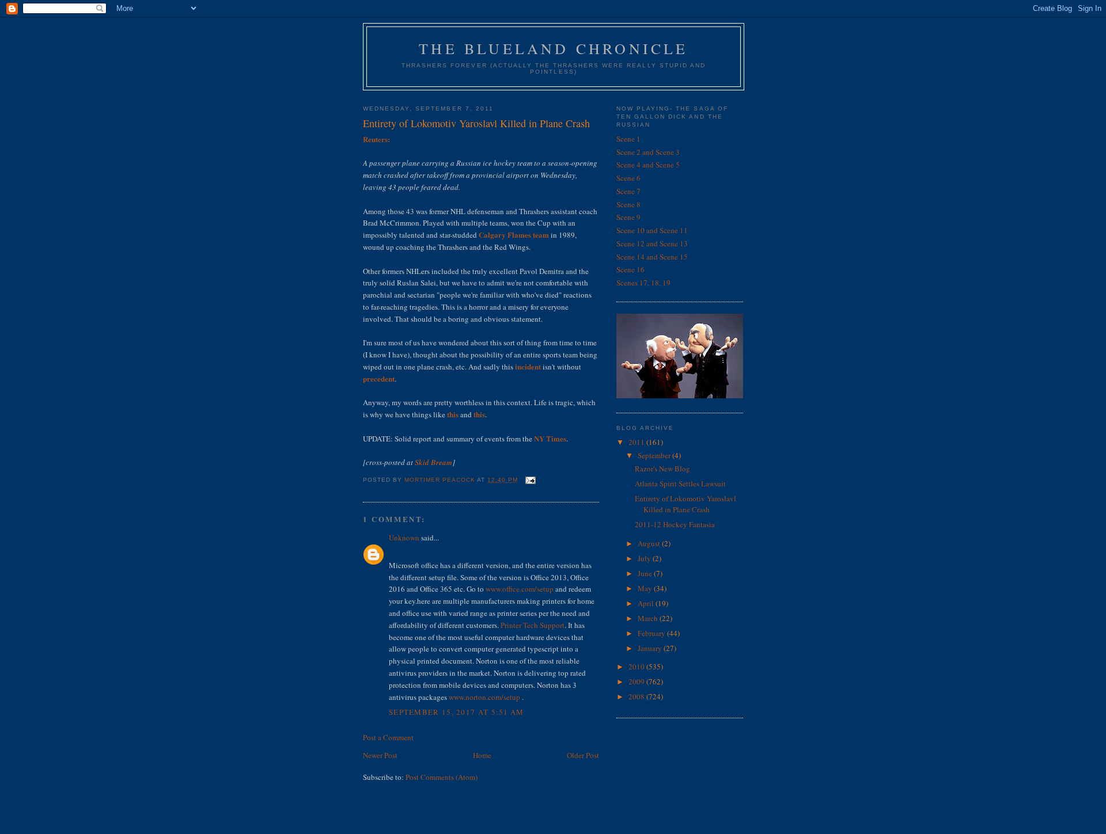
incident (528, 366)
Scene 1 (628, 139)
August (650, 543)
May (646, 588)
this (453, 414)
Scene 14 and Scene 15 (652, 257)
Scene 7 (628, 191)
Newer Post (380, 755)
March (649, 618)
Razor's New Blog (662, 468)
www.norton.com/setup (484, 697)
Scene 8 (628, 204)
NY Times (550, 438)
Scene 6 (628, 178)
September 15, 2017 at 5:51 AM (456, 712)
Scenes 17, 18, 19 (643, 282)
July (645, 558)
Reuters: (376, 139)
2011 (637, 442)
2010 (637, 666)
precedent (379, 378)
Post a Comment (388, 737)
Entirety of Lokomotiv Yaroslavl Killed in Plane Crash (685, 504)
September (655, 455)
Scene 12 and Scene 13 (652, 243)
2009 (637, 681)
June (646, 573)
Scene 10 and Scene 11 (652, 230)
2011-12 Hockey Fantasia (675, 524)
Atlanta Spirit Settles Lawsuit (680, 483)
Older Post (583, 755)
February (652, 633)
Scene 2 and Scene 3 (648, 152)
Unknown (404, 537)
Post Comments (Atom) (442, 777)
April (647, 603)
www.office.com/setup (520, 589)
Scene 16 (630, 269)
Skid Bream (433, 462)
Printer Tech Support (533, 625)
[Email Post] (530, 480)
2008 (637, 696)
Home (482, 755)
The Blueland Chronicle (553, 48)
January (651, 648)
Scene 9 (628, 217)
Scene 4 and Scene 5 (648, 164)
